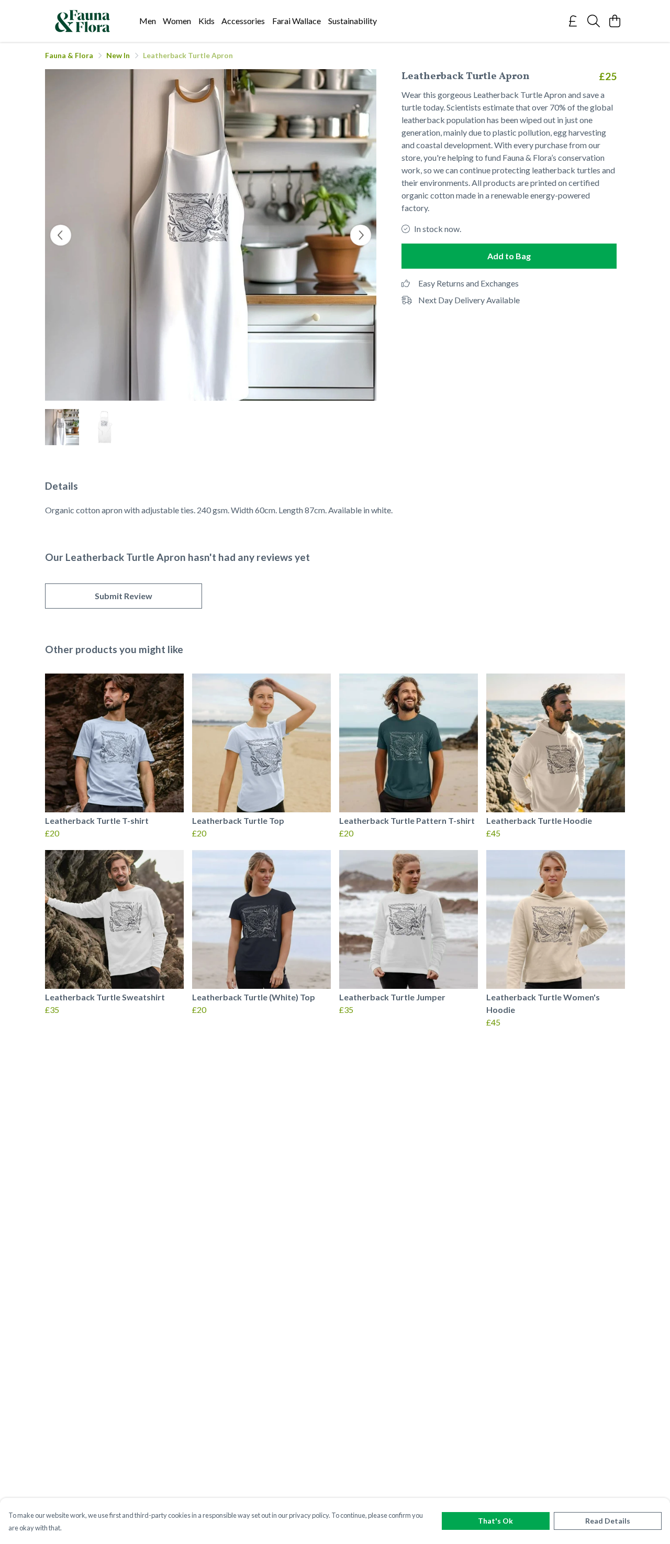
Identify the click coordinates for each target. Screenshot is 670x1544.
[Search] (593, 20)
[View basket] (614, 20)
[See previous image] (60, 235)
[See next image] (360, 235)
